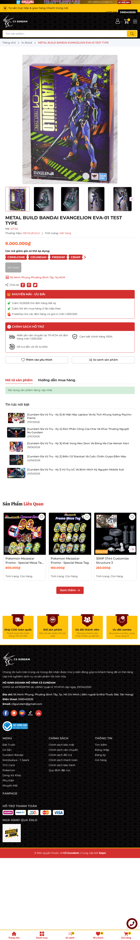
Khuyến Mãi (10, 785)
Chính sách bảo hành (62, 765)
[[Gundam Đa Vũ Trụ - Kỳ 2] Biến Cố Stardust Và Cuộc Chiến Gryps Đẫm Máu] (16, 460)
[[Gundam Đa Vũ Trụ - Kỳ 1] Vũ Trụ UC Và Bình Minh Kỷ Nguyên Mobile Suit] (16, 473)
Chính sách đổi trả (60, 755)
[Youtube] (38, 713)
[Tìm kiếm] (132, 34)
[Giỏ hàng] (127, 21)
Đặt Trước (9, 744)
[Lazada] (22, 713)
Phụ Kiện (8, 780)
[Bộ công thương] (15, 726)
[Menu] (134, 21)
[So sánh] (103, 360)
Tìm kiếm (101, 744)
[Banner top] (70, 2)
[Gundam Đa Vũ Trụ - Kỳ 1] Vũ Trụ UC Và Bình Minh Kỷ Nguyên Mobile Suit (75, 469)
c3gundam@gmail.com (26, 704)
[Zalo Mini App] (12, 833)
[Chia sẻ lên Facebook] (23, 285)
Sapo (102, 853)
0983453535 (25, 699)
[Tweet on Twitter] (35, 285)
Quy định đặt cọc (60, 770)
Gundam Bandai (13, 755)
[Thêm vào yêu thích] (41, 517)
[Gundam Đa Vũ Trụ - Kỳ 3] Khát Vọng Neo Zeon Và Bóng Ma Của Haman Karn (78, 443)
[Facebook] (6, 713)
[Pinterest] (29, 285)
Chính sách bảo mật (61, 744)
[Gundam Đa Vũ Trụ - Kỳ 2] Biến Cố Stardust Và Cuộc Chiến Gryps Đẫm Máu (76, 456)
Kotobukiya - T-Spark (16, 760)
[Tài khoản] (117, 21)
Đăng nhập (102, 749)
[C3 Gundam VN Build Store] (16, 21)
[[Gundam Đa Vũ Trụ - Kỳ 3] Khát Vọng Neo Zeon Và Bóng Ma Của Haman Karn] (16, 447)
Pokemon (9, 770)
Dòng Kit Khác (12, 775)
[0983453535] (121, 12)
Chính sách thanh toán (63, 760)
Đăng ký (100, 755)
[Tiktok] (30, 713)
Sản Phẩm (23, 504)
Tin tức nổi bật (17, 405)
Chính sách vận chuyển (63, 749)
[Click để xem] (70, 119)
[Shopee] (14, 713)
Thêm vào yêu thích (39, 359)
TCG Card (9, 765)
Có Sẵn (7, 749)
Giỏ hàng (101, 760)
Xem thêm (68, 590)
